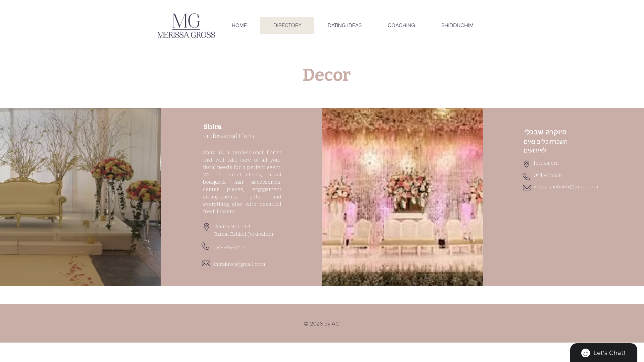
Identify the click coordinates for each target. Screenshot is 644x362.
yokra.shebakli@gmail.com (566, 187)
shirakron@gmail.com (238, 264)
